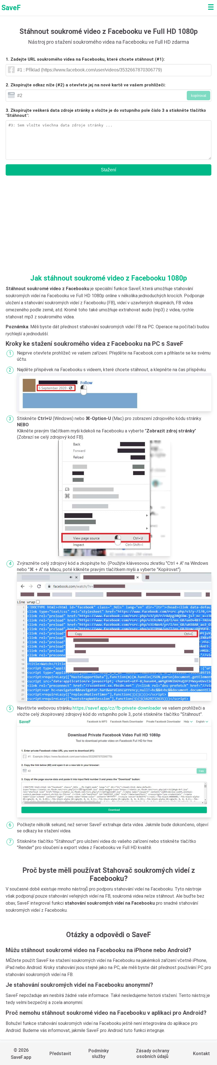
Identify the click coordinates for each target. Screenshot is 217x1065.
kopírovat (198, 95)
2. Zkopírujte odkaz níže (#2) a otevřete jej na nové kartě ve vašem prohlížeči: (86, 85)
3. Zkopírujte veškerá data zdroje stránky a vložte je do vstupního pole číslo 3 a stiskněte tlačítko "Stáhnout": (106, 113)
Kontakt (201, 1053)
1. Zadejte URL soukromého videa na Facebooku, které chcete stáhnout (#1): (85, 59)
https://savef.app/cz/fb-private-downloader (117, 708)
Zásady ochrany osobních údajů (152, 1053)
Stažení (108, 169)
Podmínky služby (98, 1053)
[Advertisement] (108, 227)
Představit (60, 1053)
